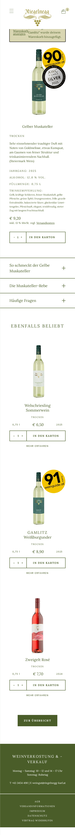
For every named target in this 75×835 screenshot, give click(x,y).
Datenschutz (37, 815)
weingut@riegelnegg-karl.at (49, 783)
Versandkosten (45, 223)
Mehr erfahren (37, 446)
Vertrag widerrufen (37, 820)
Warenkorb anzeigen (20, 32)
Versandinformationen (37, 806)
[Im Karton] (64, 11)
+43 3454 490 (20, 783)
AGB (37, 801)
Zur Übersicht (37, 720)
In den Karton (42, 237)
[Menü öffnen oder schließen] (11, 11)
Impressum (37, 811)
